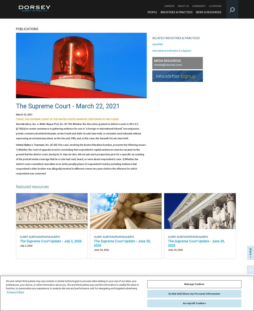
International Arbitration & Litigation (171, 50)
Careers (169, 6)
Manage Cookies (194, 284)
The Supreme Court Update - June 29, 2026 (196, 243)
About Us (183, 6)
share (250, 251)
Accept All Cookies (194, 303)
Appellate (157, 44)
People (152, 12)
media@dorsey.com (168, 65)
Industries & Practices (176, 12)
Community (199, 6)
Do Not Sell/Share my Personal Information (194, 293)
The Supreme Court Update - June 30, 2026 (122, 243)
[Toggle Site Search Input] (232, 9)
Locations (215, 6)
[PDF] (251, 269)
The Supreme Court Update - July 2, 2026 (51, 241)
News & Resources (208, 12)
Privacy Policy (15, 292)
